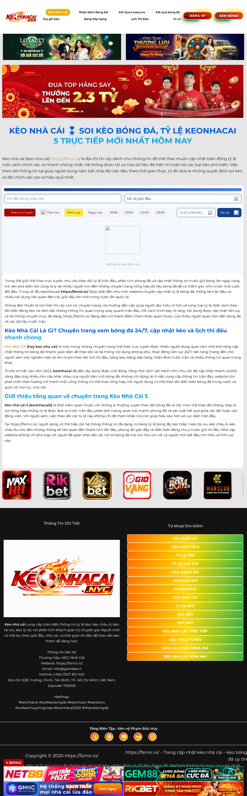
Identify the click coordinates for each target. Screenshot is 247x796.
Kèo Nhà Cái (15, 346)
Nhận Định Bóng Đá (93, 12)
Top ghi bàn (51, 19)
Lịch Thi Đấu (140, 19)
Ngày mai (95, 212)
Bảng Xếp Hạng (95, 19)
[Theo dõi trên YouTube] (123, 736)
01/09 (129, 212)
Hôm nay (74, 212)
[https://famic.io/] (21, 16)
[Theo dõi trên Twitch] (152, 736)
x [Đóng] (13, 762)
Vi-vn (177, 19)
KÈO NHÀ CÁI (58, 12)
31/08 (113, 212)
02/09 (144, 212)
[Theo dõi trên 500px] (138, 736)
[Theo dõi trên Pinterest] (109, 736)
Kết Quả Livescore (132, 12)
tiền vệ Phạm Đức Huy (138, 728)
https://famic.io (65, 158)
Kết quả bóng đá (168, 12)
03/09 (160, 212)
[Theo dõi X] (94, 736)
